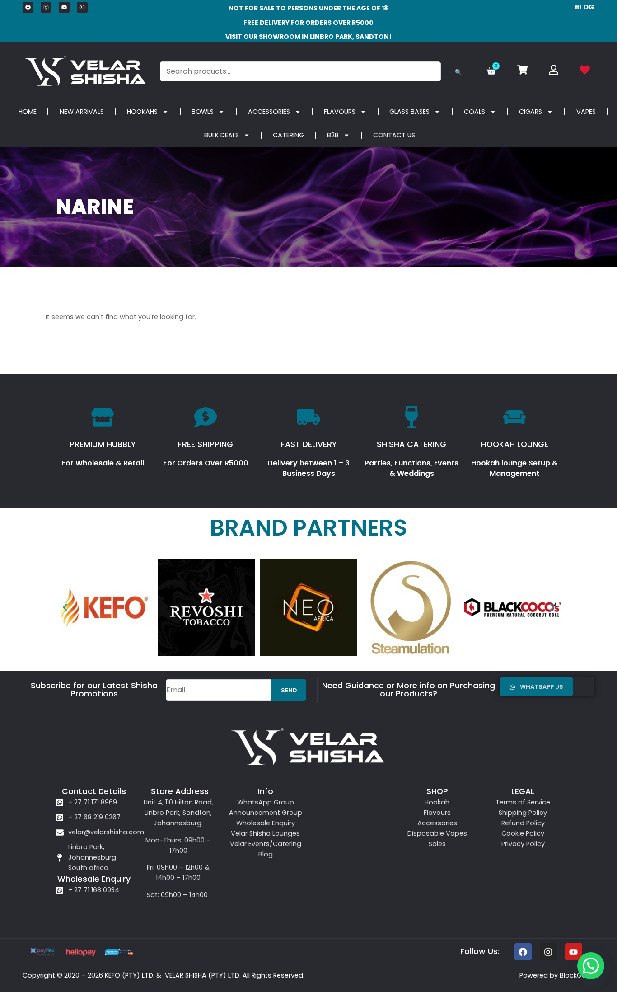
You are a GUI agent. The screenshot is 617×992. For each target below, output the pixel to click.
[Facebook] (28, 7)
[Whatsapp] (82, 7)
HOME (28, 111)
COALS (474, 111)
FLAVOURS (339, 111)
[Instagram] (46, 7)
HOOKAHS (142, 111)
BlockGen (575, 975)
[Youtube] (64, 7)
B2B (333, 135)
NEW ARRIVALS (82, 111)
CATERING (288, 135)
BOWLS (203, 111)
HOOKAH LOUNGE (514, 444)
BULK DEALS (221, 135)
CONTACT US (394, 135)
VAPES (586, 111)
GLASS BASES (409, 111)
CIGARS (530, 111)
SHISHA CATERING (411, 444)
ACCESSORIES (269, 111)
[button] (65, 607)
